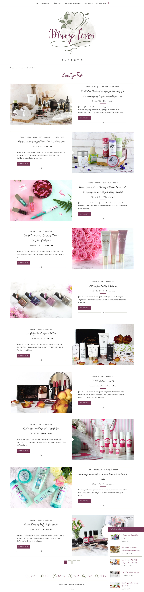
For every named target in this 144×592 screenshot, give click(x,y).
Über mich (57, 3)
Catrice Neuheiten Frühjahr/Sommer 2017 (41, 525)
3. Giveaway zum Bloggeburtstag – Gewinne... (130, 536)
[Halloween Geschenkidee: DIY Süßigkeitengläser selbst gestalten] (115, 562)
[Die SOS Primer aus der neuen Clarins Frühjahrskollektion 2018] (103, 248)
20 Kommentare (46, 529)
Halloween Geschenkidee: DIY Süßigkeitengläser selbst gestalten (130, 561)
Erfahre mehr (84, 118)
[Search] (108, 3)
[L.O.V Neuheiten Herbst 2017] (41, 392)
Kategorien (46, 3)
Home (36, 3)
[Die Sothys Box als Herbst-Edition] (103, 344)
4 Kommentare (47, 146)
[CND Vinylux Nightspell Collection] (41, 297)
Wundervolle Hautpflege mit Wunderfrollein (41, 429)
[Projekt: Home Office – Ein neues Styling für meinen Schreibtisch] (115, 574)
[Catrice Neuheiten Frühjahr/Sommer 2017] (103, 535)
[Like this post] (103, 123)
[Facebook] (62, 60)
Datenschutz (101, 3)
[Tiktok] (81, 60)
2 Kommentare (108, 101)
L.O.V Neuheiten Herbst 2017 (102, 381)
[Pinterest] (71, 60)
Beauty (21, 68)
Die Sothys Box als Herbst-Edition (41, 334)
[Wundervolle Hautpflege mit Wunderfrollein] (103, 439)
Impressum (89, 3)
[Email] (74, 60)
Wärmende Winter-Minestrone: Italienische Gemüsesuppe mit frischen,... (131, 549)
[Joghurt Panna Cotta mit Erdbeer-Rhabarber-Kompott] (115, 585)
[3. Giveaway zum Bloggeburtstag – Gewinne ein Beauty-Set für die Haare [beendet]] (115, 537)
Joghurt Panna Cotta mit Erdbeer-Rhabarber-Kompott (130, 584)
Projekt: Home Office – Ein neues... (130, 572)
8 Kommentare (110, 291)
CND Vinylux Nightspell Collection (103, 286)
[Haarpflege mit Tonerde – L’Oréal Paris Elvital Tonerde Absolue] (41, 487)
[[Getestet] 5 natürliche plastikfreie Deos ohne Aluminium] (103, 152)
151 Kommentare (108, 197)
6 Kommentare (48, 245)
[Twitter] (65, 60)
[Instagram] (68, 60)
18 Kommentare (46, 433)
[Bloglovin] (78, 60)
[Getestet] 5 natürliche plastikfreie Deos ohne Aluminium (41, 142)
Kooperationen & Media (72, 3)
